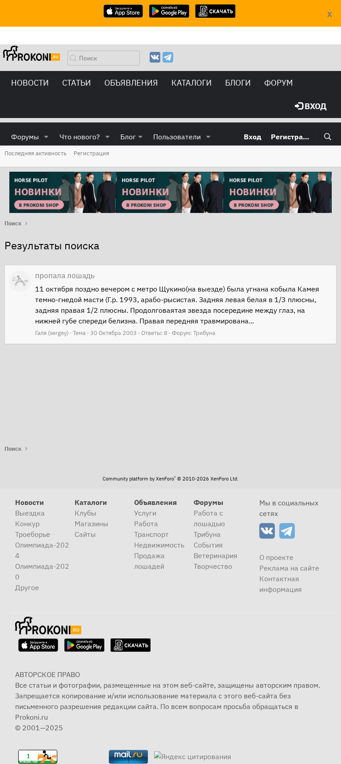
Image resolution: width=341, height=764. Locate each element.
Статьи (76, 83)
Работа (146, 523)
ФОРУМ (278, 83)
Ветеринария (216, 555)
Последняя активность (35, 153)
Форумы (25, 136)
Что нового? (79, 136)
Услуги (145, 512)
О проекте (276, 557)
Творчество (213, 566)
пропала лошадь (65, 275)
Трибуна (204, 333)
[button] (46, 137)
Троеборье (32, 534)
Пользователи (177, 136)
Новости (30, 83)
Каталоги (191, 83)
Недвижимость (159, 544)
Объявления (131, 83)
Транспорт (151, 534)
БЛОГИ (238, 83)
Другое (27, 587)
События (208, 544)
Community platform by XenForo (170, 479)
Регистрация (91, 153)
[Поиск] (327, 137)
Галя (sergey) (51, 333)
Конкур (27, 523)
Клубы (85, 512)
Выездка (30, 512)
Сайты (85, 534)
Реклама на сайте (289, 567)
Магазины (91, 523)
